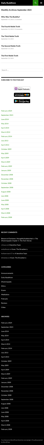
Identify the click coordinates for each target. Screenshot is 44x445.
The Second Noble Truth (10, 46)
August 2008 (5, 192)
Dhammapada (6, 282)
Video (3, 307)
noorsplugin (27, 440)
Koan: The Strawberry (20, 249)
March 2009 (5, 162)
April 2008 (5, 209)
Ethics (3, 286)
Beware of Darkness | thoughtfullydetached (17, 239)
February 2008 (6, 217)
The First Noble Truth (9, 56)
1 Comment (18, 19)
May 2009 (4, 153)
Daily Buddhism (8, 3)
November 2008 (7, 179)
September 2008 (7, 187)
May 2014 (4, 124)
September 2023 (7, 115)
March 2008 (5, 213)
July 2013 (4, 141)
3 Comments (18, 29)
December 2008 (7, 175)
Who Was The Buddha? (10, 17)
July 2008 (4, 196)
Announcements (7, 273)
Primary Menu (41, 3)
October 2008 (6, 183)
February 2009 (6, 166)
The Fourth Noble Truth (10, 26)
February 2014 (6, 136)
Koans (3, 290)
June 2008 (5, 200)
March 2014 (5, 132)
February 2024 (6, 111)
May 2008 (4, 204)
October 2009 (6, 149)
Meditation (5, 294)
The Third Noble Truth (10, 36)
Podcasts (4, 299)
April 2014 (5, 128)
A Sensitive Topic (15, 245)
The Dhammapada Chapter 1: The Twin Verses (19, 240)
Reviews (4, 303)
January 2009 (6, 170)
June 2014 (5, 119)
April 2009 (5, 158)
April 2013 (5, 145)
